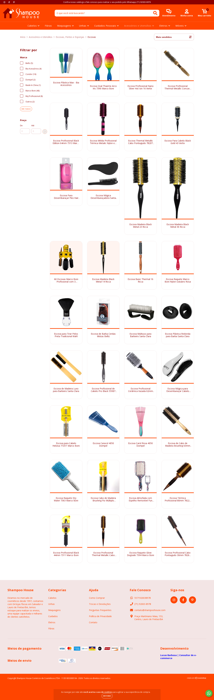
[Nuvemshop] (196, 678)
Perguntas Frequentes (100, 610)
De (21, 125)
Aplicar (44, 131)
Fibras (48, 25)
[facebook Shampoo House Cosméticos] (9, 2)
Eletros (163, 25)
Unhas (83, 25)
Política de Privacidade (100, 616)
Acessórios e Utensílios (138, 25)
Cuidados (53, 616)
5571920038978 (142, 597)
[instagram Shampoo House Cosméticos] (4, 2)
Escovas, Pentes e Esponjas (70, 36)
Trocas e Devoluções (100, 603)
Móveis (180, 25)
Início (22, 36)
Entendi (107, 696)
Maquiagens (64, 25)
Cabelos (33, 25)
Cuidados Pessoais (105, 25)
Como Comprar (97, 597)
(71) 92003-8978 (142, 603)
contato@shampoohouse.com (149, 610)
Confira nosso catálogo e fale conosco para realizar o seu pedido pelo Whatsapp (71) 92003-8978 (107, 2)
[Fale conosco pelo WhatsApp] (208, 693)
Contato (93, 622)
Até (32, 125)
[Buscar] (155, 13)
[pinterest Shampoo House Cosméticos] (14, 2)
